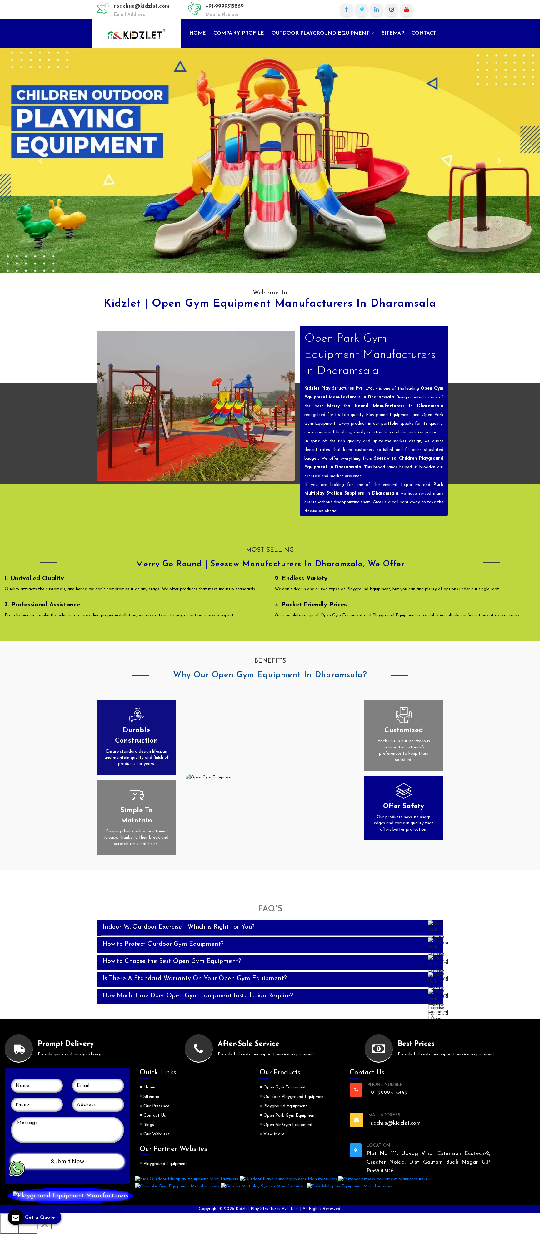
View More (273, 1134)
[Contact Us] (70, 1196)
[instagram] (391, 10)
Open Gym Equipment (284, 1087)
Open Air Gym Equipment (287, 1125)
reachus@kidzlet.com (142, 6)
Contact (424, 33)
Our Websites (156, 1134)
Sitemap (393, 33)
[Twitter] (361, 10)
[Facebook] (346, 10)
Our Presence (155, 1106)
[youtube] (406, 10)
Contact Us (154, 1115)
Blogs (148, 1125)
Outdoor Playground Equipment (321, 33)
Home (197, 33)
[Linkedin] (376, 10)
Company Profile (238, 33)
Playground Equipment (164, 1164)
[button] (40, 160)
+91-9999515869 (225, 6)
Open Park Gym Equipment (289, 1115)
